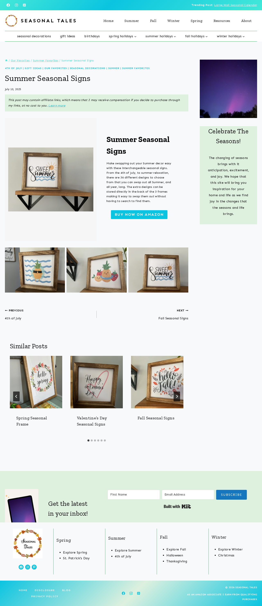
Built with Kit (177, 506)
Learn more (56, 105)
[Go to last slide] (16, 396)
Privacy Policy (44, 596)
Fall (153, 20)
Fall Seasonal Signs (173, 314)
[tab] (88, 440)
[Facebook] (8, 5)
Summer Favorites (136, 68)
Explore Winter (230, 549)
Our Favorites (55, 68)
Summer (131, 20)
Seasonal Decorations (34, 36)
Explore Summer (128, 550)
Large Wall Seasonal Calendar (235, 5)
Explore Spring (75, 552)
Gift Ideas (67, 36)
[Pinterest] (24, 5)
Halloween (174, 555)
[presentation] (36, 382)
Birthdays (92, 36)
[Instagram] (16, 5)
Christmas (226, 555)
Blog (66, 590)
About (246, 20)
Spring (196, 20)
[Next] (177, 396)
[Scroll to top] (252, 590)
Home (108, 20)
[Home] (6, 60)
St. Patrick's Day (76, 558)
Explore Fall (176, 549)
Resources (221, 20)
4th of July (13, 68)
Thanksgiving (176, 561)
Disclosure (45, 590)
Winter (173, 20)
